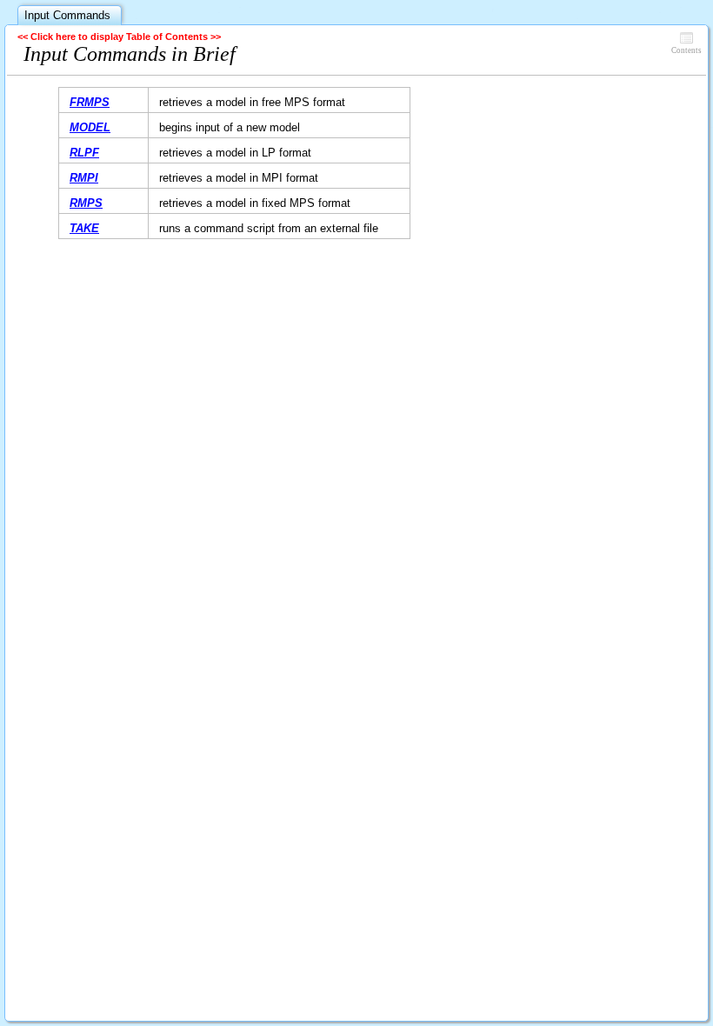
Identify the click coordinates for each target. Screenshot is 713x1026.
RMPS (86, 203)
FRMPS (90, 102)
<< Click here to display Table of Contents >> (119, 36)
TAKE (84, 228)
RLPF (84, 152)
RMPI (84, 177)
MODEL (90, 127)
